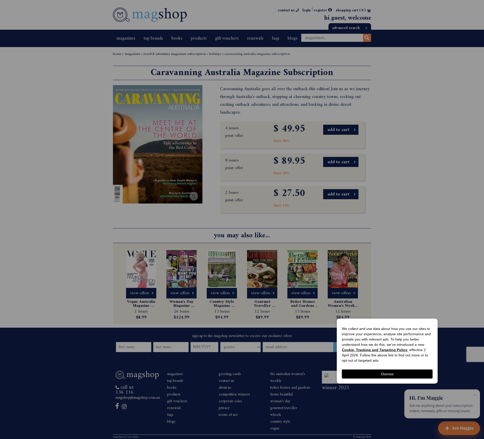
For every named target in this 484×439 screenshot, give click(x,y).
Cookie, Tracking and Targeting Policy (374, 350)
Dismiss (387, 374)
